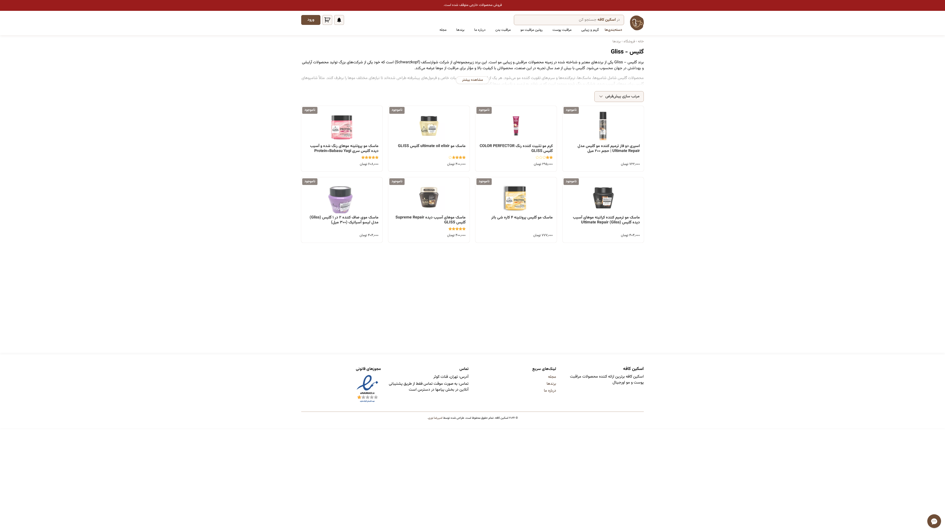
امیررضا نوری (435, 418)
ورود (310, 20)
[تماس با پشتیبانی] (934, 521)
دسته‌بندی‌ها (613, 30)
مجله (443, 30)
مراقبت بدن (503, 30)
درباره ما (480, 30)
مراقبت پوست (561, 30)
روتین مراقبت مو (531, 30)
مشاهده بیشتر (472, 80)
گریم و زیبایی (590, 30)
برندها (460, 30)
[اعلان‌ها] (339, 20)
